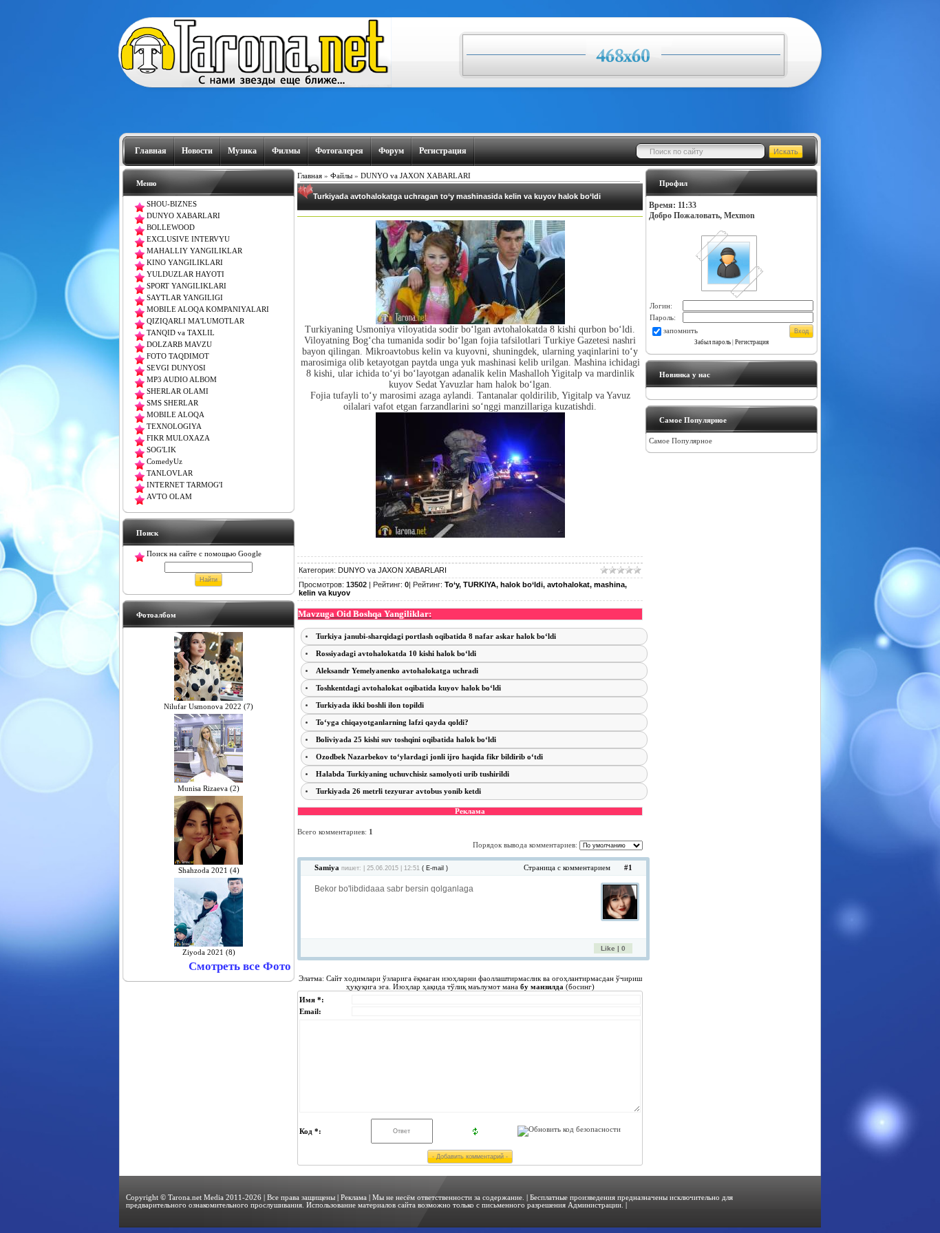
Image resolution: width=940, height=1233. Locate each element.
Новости (197, 151)
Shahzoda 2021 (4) (208, 870)
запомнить (680, 331)
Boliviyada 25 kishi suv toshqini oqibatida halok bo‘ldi (406, 740)
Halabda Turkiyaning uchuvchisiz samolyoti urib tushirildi (412, 774)
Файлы (341, 176)
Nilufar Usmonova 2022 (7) (208, 706)
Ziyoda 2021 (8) (208, 952)
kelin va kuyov (324, 593)
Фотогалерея (339, 151)
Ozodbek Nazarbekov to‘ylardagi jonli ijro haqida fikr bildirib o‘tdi (429, 757)
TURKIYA (479, 584)
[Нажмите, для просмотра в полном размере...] (470, 321)
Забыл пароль (712, 342)
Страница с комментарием (567, 868)
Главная (151, 151)
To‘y (452, 584)
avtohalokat (568, 584)
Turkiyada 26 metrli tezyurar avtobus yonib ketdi (398, 791)
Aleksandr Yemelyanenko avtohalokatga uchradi (397, 671)
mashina (609, 584)
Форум (391, 151)
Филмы (286, 151)
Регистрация (443, 151)
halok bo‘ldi (521, 584)
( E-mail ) (435, 868)
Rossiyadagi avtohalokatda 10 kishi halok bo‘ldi (396, 653)
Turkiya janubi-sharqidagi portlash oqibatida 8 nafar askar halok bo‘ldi (436, 636)
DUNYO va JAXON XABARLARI (416, 176)
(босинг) (556, 986)
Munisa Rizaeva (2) (208, 788)
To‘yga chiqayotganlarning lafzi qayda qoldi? (392, 722)
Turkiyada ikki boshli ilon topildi (370, 705)
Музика (242, 151)
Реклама (354, 1197)
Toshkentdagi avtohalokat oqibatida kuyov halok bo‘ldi (408, 688)
